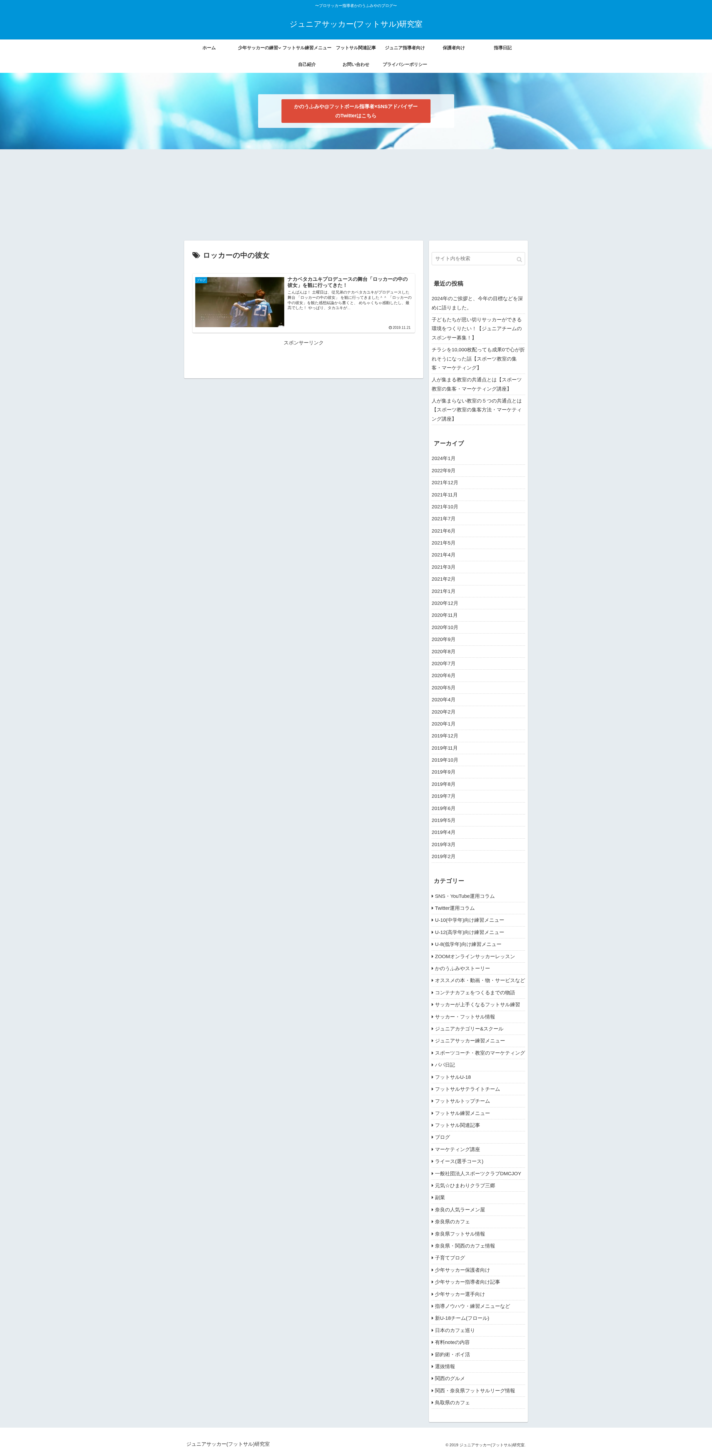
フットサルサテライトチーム (467, 1089)
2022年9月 (444, 470)
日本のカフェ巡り (455, 1330)
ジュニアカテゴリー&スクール (469, 1029)
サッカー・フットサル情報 (465, 1017)
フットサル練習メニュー (462, 1113)
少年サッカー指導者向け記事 (467, 1282)
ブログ (442, 1137)
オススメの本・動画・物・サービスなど (480, 980)
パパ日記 (445, 1065)
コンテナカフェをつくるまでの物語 (475, 992)
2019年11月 (445, 748)
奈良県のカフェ (452, 1221)
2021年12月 (445, 482)
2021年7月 (444, 518)
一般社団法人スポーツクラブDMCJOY (478, 1173)
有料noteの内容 (452, 1342)
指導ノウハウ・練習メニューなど (472, 1306)
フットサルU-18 (453, 1077)
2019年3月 (444, 844)
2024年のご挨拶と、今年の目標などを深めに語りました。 (477, 303)
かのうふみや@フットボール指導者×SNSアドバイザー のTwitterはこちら (356, 111)
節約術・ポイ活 (452, 1354)
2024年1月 (444, 458)
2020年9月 (444, 639)
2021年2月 (444, 579)
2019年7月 (444, 796)
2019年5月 (444, 820)
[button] (520, 259)
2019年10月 (445, 760)
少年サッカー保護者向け (462, 1270)
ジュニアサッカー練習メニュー (470, 1040)
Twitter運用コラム (455, 908)
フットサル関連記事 (457, 1125)
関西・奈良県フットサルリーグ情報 (475, 1390)
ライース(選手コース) (459, 1161)
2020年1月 (444, 724)
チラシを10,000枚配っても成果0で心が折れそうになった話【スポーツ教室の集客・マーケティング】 (478, 359)
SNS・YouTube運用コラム (465, 896)
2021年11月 (445, 495)
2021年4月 (444, 555)
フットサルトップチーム (462, 1101)
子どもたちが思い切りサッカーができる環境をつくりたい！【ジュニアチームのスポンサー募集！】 (477, 329)
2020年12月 (445, 603)
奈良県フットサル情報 (460, 1234)
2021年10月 (445, 507)
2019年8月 (444, 784)
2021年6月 (444, 531)
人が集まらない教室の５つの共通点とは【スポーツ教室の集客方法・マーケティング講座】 (477, 410)
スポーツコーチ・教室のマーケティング (480, 1053)
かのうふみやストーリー (462, 968)
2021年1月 (444, 591)
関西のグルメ (450, 1378)
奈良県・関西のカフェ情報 (465, 1246)
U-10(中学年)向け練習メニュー (469, 920)
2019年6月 (444, 808)
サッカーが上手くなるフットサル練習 (477, 1004)
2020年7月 (444, 663)
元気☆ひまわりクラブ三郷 (465, 1185)
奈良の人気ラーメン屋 (460, 1210)
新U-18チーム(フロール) (462, 1318)
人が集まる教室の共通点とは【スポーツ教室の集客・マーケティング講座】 (477, 384)
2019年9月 (444, 772)
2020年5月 (444, 687)
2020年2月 (444, 712)
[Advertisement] (356, 195)
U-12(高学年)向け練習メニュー (469, 932)
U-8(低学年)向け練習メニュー (468, 944)
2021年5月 (444, 543)
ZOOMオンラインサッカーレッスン (475, 956)
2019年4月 (444, 832)
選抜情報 (445, 1366)
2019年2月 (444, 856)
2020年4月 (444, 699)
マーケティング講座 (457, 1149)
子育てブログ (450, 1258)
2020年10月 (445, 627)
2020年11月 (445, 615)
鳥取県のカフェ (452, 1402)
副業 (440, 1197)
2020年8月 (444, 651)
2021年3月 (444, 567)
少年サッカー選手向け (460, 1294)
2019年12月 (445, 736)
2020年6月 (444, 675)
